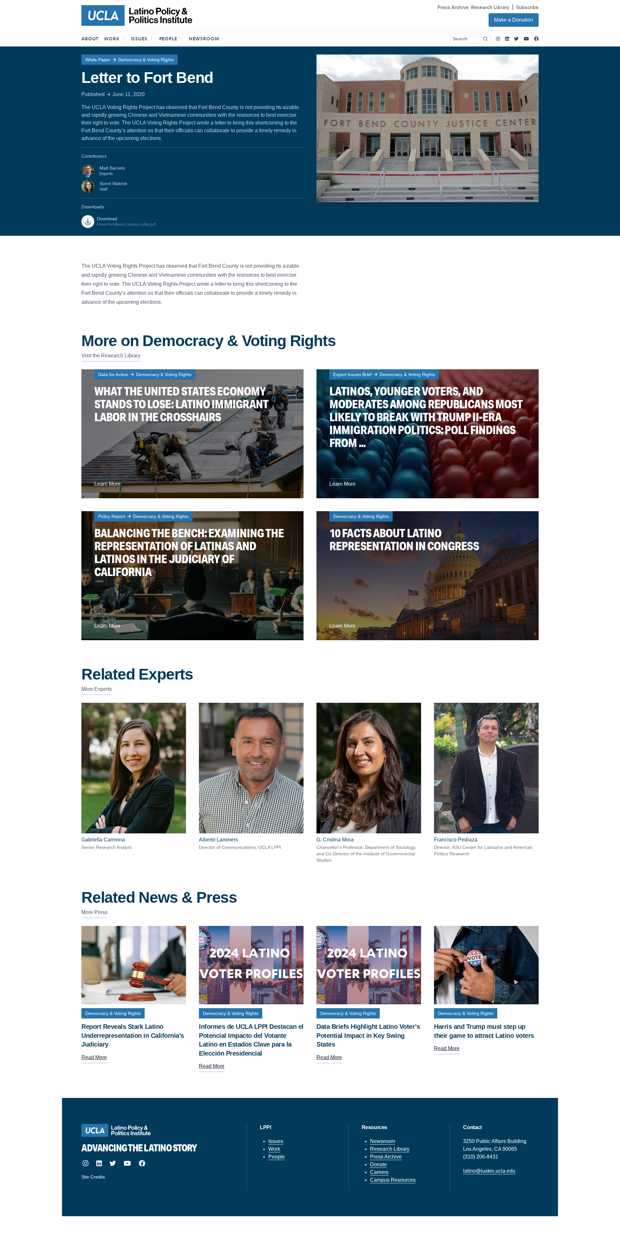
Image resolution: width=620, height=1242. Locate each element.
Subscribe (527, 7)
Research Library (490, 7)
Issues (275, 1141)
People (276, 1156)
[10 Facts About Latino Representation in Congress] (427, 575)
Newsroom (382, 1141)
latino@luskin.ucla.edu (489, 1171)
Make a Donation (513, 20)
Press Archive (453, 7)
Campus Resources (393, 1180)
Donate (378, 1164)
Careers (379, 1172)
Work (274, 1149)
